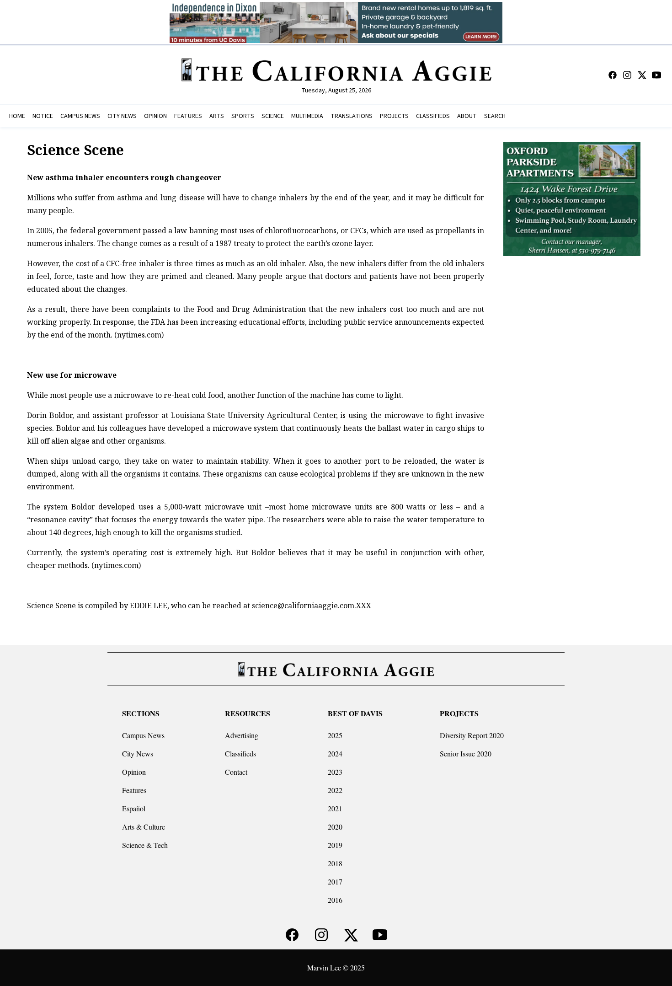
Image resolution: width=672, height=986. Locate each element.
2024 (335, 753)
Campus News (143, 735)
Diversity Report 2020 (472, 735)
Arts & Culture (143, 826)
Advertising (241, 735)
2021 (335, 808)
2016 (335, 900)
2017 (335, 881)
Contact (236, 772)
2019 (335, 845)
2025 (335, 735)
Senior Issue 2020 (465, 753)
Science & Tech (145, 845)
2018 (335, 863)
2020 (335, 826)
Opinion (134, 772)
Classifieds (240, 753)
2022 (335, 790)
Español (133, 808)
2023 (335, 772)
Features (134, 790)
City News (137, 753)
